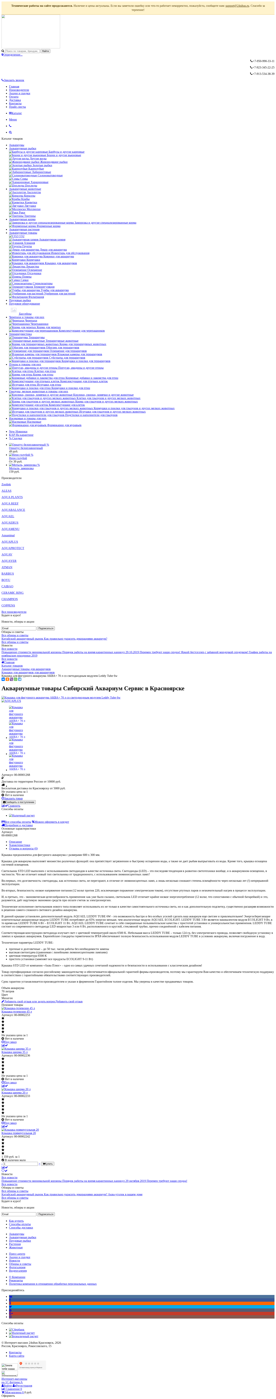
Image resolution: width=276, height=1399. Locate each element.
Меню (13, 119)
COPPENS (8, 605)
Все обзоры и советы (15, 635)
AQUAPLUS (10, 541)
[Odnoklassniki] (10, 1303)
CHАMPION (10, 599)
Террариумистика (20, 334)
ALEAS (6, 490)
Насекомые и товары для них (27, 418)
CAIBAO (7, 586)
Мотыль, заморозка (21, 468)
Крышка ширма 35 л (15, 1052)
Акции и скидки (19, 93)
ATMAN (7, 567)
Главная (14, 86)
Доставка (15, 100)
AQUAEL (8, 516)
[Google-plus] (11, 1313)
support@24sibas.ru (237, 5)
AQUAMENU (11, 529)
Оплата (13, 96)
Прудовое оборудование (24, 303)
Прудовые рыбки (20, 300)
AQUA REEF (10, 503)
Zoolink (6, 484)
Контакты (15, 103)
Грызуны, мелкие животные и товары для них (38, 391)
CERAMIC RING (13, 592)
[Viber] (11, 679)
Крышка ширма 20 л (15, 1092)
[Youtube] (10, 1310)
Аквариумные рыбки (22, 148)
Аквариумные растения (24, 229)
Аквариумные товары (23, 232)
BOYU (6, 580)
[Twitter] (10, 1306)
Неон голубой (18, 458)
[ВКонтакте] (3, 679)
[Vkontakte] (10, 1296)
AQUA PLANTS (12, 497)
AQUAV (7, 554)
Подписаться (45, 628)
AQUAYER (9, 560)
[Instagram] (10, 1316)
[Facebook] (10, 1300)
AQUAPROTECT (13, 548)
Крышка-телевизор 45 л (17, 1011)
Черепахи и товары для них (26, 317)
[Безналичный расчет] (23, 1336)
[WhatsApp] (15, 679)
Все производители (14, 611)
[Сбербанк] (16, 1329)
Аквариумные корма (22, 219)
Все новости (9, 648)
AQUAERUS (10, 522)
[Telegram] (19, 679)
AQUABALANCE (13, 509)
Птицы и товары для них (25, 364)
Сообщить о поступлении (19, 802)
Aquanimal (8, 535)
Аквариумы (16, 145)
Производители (19, 89)
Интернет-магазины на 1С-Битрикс (14, 1380)
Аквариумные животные (25, 188)
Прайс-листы (17, 106)
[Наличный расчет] (22, 815)
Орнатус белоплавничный (26, 448)
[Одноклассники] (7, 679)
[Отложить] (5, 1170)
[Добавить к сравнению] (5, 1045)
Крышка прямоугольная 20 (19, 1133)
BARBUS (8, 573)
